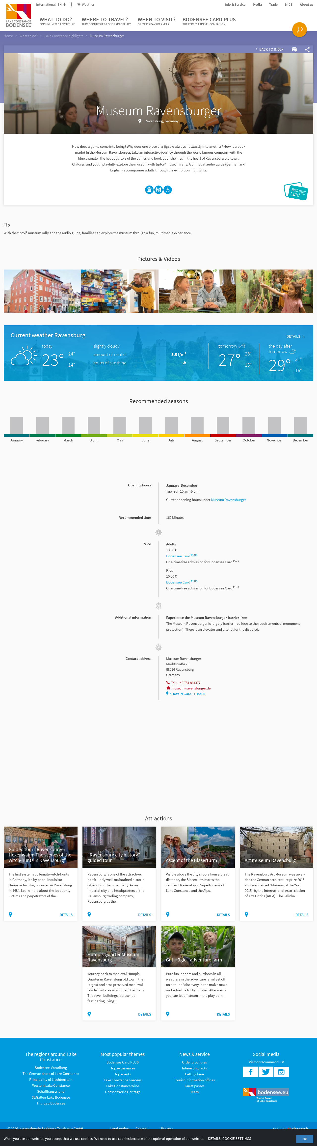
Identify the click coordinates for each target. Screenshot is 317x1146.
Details (293, 336)
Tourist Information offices (194, 1080)
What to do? (57, 21)
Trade (273, 4)
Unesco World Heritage (122, 1091)
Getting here (194, 1074)
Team (194, 1091)
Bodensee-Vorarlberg (51, 1067)
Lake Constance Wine (122, 1085)
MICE (288, 4)
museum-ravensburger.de (191, 688)
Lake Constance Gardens (122, 1080)
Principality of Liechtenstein (50, 1079)
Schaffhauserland (50, 1091)
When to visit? (157, 21)
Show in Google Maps (187, 693)
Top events (122, 1074)
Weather (87, 4)
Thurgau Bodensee (50, 1103)
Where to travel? (106, 21)
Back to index (271, 49)
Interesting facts (194, 1068)
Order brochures (194, 1062)
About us (306, 4)
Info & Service (235, 4)
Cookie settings (236, 1138)
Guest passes (194, 1085)
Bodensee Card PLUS (209, 21)
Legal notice (119, 1128)
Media (257, 4)
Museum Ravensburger (228, 499)
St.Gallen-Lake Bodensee (51, 1097)
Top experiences (122, 1068)
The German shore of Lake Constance (51, 1073)
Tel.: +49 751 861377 (185, 682)
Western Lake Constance (51, 1085)
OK (305, 1139)
